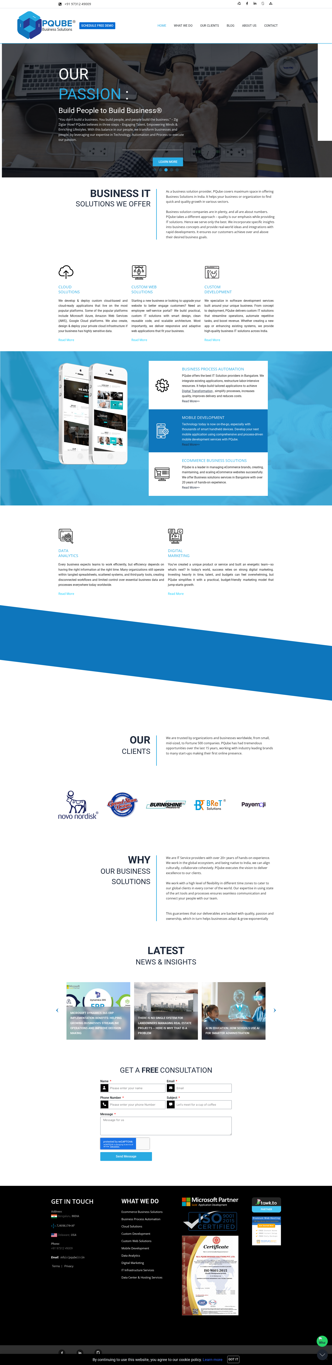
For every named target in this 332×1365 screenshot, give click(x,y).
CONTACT (271, 25)
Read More (66, 340)
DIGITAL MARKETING (179, 553)
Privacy (68, 1266)
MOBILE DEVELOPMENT (203, 417)
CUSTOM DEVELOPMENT (218, 289)
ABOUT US (249, 25)
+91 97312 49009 (78, 4)
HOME (162, 25)
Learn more (212, 1359)
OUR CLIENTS (209, 25)
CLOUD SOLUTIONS (69, 289)
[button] (155, 169)
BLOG (230, 25)
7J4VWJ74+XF (65, 1225)
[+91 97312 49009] (60, 4)
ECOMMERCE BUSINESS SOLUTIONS (214, 460)
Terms (56, 1266)
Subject (172, 1098)
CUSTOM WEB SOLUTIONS (144, 289)
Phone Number (111, 1098)
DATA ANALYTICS (68, 553)
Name (104, 1081)
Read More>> (191, 401)
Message (107, 1114)
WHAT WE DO (183, 25)
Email (171, 1081)
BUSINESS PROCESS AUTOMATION (213, 369)
